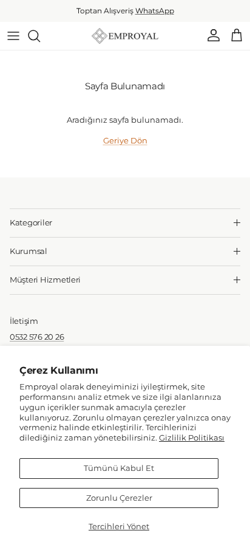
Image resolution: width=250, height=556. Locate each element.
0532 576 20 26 (37, 336)
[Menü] (13, 35)
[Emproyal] (125, 36)
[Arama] (40, 35)
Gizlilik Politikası (192, 437)
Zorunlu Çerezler (119, 498)
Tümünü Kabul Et (119, 468)
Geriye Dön (125, 140)
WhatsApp (154, 10)
